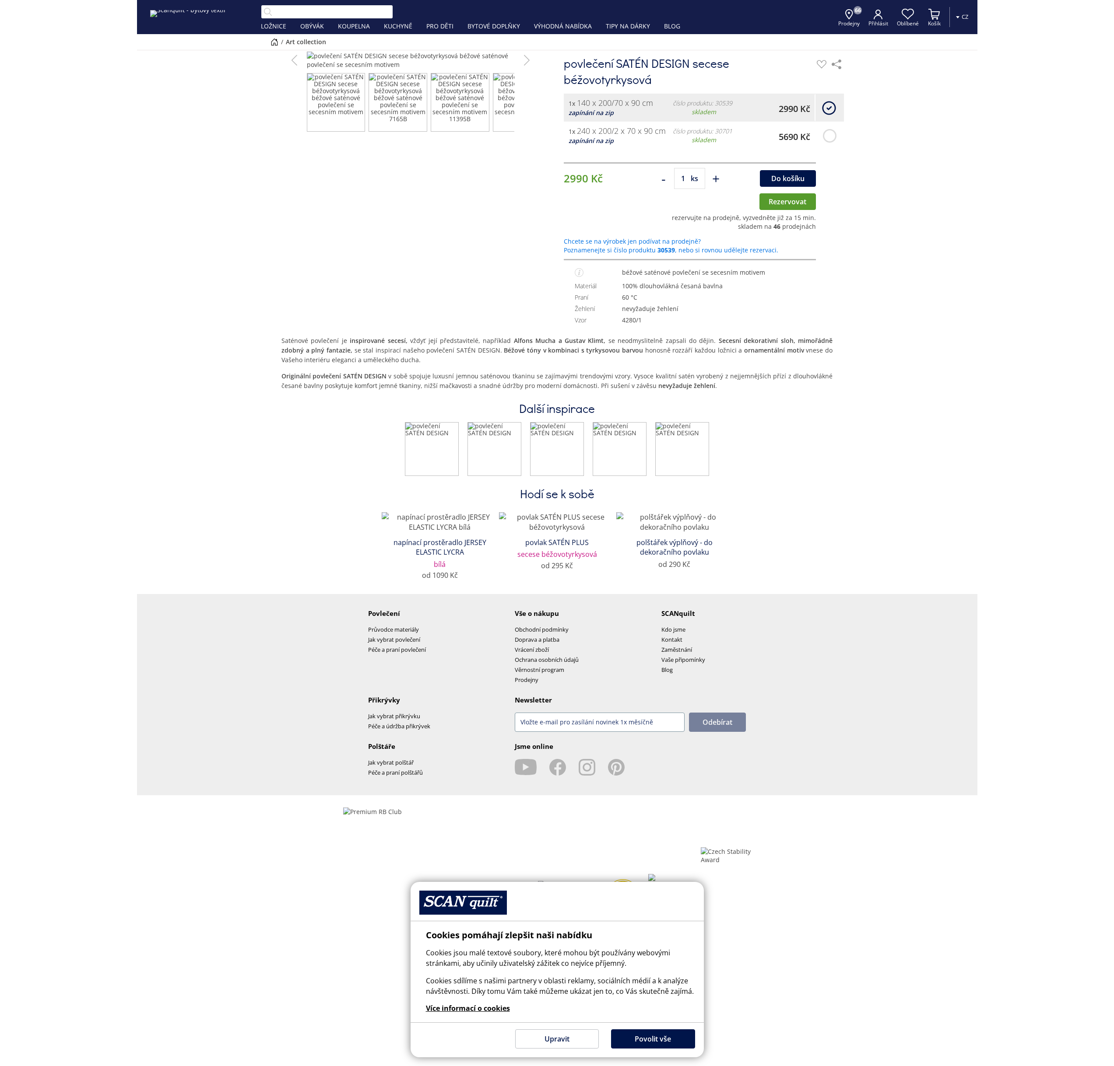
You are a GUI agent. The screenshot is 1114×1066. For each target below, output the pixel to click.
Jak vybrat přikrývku (394, 716)
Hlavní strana (274, 42)
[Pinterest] (616, 767)
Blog (667, 670)
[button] (294, 60)
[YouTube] (526, 767)
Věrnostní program (539, 670)
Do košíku (788, 178)
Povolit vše (653, 1039)
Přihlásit (878, 23)
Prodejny (526, 680)
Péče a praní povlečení (397, 650)
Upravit (557, 1039)
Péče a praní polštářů (395, 772)
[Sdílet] (836, 64)
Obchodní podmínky (542, 629)
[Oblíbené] (821, 64)
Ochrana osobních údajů (547, 660)
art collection (306, 42)
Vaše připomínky (683, 660)
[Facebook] (557, 767)
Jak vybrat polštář (391, 762)
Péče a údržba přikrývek (399, 726)
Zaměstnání (676, 650)
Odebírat (717, 722)
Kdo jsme (673, 629)
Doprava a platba (537, 639)
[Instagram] (587, 767)
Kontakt (671, 639)
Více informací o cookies (468, 1008)
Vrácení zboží (532, 650)
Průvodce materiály (393, 629)
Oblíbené (908, 23)
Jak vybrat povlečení (394, 639)
